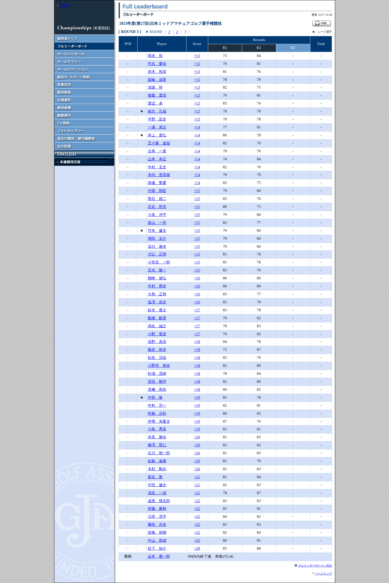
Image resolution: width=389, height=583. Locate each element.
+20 (197, 437)
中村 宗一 (157, 405)
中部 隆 (155, 397)
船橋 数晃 (157, 318)
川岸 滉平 (157, 516)
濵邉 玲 (155, 87)
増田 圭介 (157, 238)
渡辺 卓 (155, 103)
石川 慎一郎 (159, 453)
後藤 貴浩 (157, 95)
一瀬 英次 (157, 127)
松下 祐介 (157, 548)
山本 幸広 (157, 159)
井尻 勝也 (157, 437)
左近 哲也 (157, 206)
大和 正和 (157, 294)
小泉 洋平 (157, 214)
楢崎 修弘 (157, 278)
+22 (197, 501)
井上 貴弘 (157, 135)
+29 (197, 548)
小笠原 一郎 (159, 262)
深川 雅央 (157, 246)
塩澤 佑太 (157, 302)
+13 (197, 56)
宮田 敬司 (157, 381)
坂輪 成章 (157, 79)
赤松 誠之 (157, 326)
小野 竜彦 (157, 334)
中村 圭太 (157, 167)
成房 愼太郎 (159, 501)
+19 (197, 397)
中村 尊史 (157, 286)
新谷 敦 (155, 477)
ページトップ (323, 573)
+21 (197, 477)
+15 (197, 191)
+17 (197, 310)
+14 (197, 127)
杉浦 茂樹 (157, 373)
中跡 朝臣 (157, 191)
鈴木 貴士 (157, 310)
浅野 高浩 (157, 341)
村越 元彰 (157, 413)
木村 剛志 (157, 469)
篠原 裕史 (157, 349)
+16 (197, 278)
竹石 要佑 (157, 64)
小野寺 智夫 (159, 365)
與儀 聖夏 (157, 183)
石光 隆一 (157, 270)
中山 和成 (157, 540)
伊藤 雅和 (157, 508)
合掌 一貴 (157, 151)
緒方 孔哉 (157, 111)
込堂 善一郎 (159, 556)
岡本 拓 (155, 56)
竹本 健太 (157, 230)
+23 (197, 540)
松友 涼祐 (157, 357)
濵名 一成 (157, 493)
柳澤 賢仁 (157, 445)
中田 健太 (157, 485)
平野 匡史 (157, 119)
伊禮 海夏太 (159, 421)
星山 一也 (157, 222)
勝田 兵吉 (157, 524)
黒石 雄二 (157, 199)
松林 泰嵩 (157, 461)
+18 (197, 341)
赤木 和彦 (157, 71)
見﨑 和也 (157, 389)
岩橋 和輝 (157, 532)
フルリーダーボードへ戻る (315, 565)
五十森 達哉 (159, 143)
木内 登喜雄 (159, 175)
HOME (64, 5)
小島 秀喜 (157, 429)
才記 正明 (157, 254)
